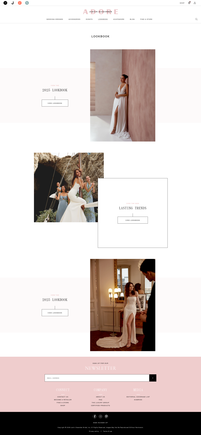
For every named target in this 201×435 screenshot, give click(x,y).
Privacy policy (94, 431)
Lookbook (103, 19)
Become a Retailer (63, 400)
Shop (182, 3)
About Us (100, 397)
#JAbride (138, 400)
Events (89, 19)
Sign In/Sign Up (100, 423)
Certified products (100, 405)
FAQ (100, 400)
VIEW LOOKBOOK (55, 103)
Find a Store (146, 19)
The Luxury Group (100, 402)
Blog (132, 19)
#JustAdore (118, 19)
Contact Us (62, 397)
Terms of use (107, 431)
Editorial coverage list (138, 397)
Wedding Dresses (55, 19)
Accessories (74, 19)
